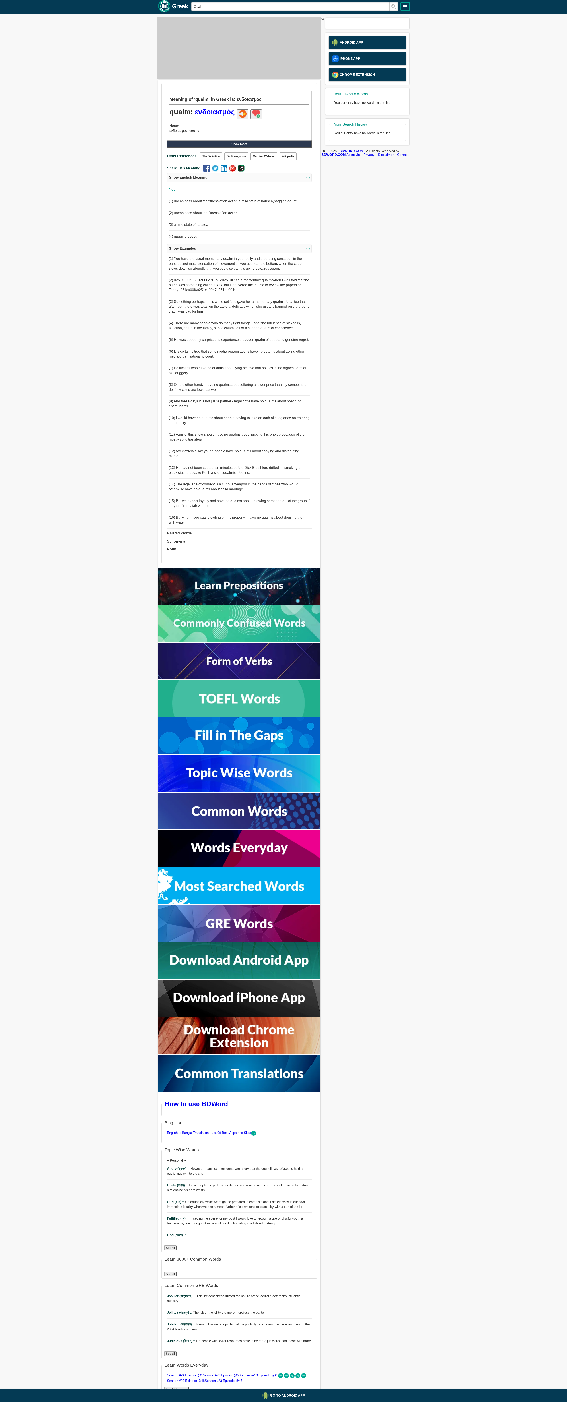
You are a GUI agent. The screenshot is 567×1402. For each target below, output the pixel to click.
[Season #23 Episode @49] (292, 1377)
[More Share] (241, 170)
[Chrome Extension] (239, 1053)
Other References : (182, 156)
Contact (402, 155)
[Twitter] (216, 170)
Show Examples (239, 248)
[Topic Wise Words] (239, 791)
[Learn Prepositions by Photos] (239, 603)
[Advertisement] (238, 48)
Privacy (369, 155)
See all (170, 1247)
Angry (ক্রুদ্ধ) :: (178, 1168)
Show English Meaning (239, 177)
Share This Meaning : (184, 168)
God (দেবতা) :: (176, 1235)
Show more (239, 144)
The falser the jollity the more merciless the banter (216, 1312)
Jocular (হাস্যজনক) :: (181, 1296)
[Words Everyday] (239, 865)
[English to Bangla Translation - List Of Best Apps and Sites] (253, 1134)
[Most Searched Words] (239, 903)
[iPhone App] (239, 1015)
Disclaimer (386, 155)
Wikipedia (288, 156)
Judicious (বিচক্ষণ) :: (181, 1341)
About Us (353, 155)
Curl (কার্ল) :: (176, 1202)
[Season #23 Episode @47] (303, 1377)
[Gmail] (233, 170)
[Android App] (239, 978)
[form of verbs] (239, 678)
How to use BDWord (196, 1104)
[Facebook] (207, 170)
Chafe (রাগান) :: (178, 1185)
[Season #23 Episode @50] (287, 1377)
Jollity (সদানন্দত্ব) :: (180, 1312)
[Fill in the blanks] (239, 753)
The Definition (211, 156)
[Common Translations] (239, 1090)
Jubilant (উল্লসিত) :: (181, 1324)
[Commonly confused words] (239, 641)
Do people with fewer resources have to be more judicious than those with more (239, 1341)
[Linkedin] (225, 170)
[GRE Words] (239, 940)
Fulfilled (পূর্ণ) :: (178, 1218)
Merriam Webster (264, 156)
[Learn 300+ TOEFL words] (239, 715)
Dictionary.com (236, 156)
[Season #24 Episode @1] (281, 1377)
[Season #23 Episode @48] (298, 1377)
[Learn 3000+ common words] (239, 828)
